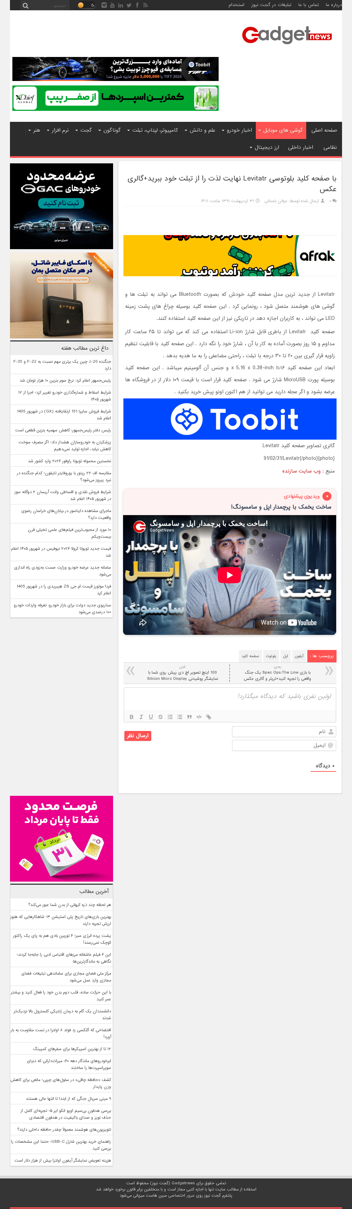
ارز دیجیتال (267, 147)
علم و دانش (202, 130)
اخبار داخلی (300, 147)
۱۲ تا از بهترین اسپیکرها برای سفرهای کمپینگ (72, 1049)
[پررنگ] (131, 717)
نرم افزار (60, 130)
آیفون (299, 656)
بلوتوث (271, 656)
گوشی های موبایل (283, 130)
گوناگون (112, 130)
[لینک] (208, 717)
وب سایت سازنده (301, 471)
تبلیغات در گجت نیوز (271, 5)
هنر (36, 130)
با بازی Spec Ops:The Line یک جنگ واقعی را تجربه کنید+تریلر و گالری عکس (277, 673)
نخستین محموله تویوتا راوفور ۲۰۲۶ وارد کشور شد (69, 461)
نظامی (330, 147)
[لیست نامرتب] (180, 717)
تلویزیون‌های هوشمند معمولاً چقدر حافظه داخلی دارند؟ (64, 1130)
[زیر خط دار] (151, 717)
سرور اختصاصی (181, 1196)
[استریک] (160, 717)
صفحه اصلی (324, 130)
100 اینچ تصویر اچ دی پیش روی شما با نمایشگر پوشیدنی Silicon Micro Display (182, 673)
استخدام (236, 5)
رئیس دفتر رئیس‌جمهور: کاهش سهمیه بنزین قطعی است (63, 430)
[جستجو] (25, 5)
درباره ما (334, 5)
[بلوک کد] (199, 717)
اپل (285, 656)
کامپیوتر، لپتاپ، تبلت (155, 130)
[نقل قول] (189, 717)
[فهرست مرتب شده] (170, 717)
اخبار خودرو (239, 130)
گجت (86, 130)
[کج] (141, 717)
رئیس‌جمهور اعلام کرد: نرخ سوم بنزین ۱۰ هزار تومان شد (65, 380)
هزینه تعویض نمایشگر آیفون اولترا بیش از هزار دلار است (62, 1161)
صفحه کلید (250, 656)
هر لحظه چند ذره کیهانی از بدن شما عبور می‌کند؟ (69, 905)
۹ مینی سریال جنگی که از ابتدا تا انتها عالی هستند (68, 1099)
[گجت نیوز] (287, 46)
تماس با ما (308, 5)
